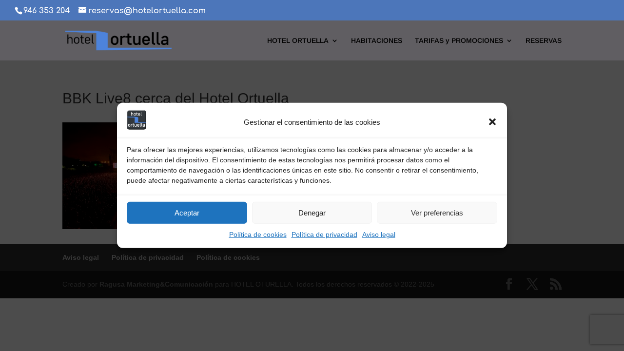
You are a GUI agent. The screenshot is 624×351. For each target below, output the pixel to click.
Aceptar (187, 213)
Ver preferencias (437, 213)
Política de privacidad (324, 234)
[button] (492, 122)
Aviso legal (378, 234)
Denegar (312, 213)
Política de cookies (258, 234)
